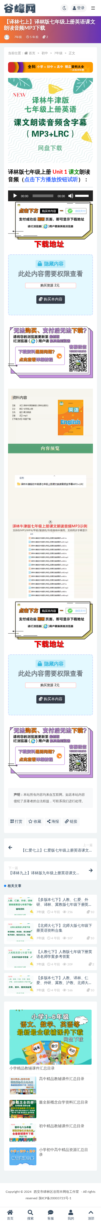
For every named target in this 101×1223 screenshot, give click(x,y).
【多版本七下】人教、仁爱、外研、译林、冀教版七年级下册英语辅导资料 (64, 904)
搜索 (30, 1218)
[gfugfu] (7, 37)
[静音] (71, 196)
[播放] (15, 196)
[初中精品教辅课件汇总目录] (22, 1133)
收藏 (37, 822)
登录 (81, 8)
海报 (54, 822)
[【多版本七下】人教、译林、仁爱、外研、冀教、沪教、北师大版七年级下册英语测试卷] (20, 985)
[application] (50, 195)
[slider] (82, 195)
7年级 (18, 37)
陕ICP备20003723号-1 (55, 1198)
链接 (73, 822)
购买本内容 (52, 299)
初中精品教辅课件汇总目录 (61, 1126)
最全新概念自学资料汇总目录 (63, 1102)
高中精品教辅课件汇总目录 (61, 1079)
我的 (71, 1218)
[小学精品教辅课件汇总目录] (50, 1037)
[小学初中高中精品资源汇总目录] (22, 1156)
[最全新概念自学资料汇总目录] (22, 1109)
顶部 (91, 1218)
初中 (44, 53)
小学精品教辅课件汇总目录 (32, 1068)
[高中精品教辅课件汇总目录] (22, 1086)
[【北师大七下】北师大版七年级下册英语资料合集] (20, 932)
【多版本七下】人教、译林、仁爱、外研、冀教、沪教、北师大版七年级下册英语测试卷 (64, 983)
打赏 (18, 822)
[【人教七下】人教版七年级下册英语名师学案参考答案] (20, 958)
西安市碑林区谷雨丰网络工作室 (56, 1191)
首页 (32, 53)
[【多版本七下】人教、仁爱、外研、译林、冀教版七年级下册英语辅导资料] (20, 906)
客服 (50, 1218)
